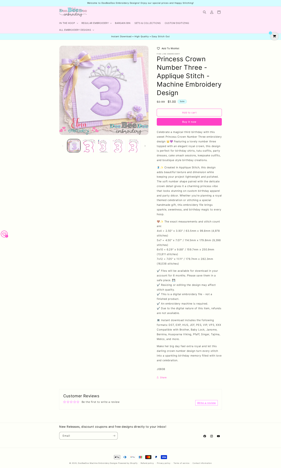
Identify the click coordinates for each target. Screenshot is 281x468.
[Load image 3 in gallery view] (104, 145)
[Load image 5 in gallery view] (134, 145)
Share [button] (163, 377)
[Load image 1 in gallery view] (73, 145)
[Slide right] (145, 146)
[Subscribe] (114, 436)
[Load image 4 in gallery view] (119, 145)
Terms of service (181, 463)
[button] (68, 23)
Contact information (202, 463)
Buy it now (189, 121)
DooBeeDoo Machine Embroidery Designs (98, 463)
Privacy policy (163, 463)
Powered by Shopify (128, 463)
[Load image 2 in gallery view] (88, 145)
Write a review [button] (206, 402)
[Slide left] (62, 146)
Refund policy (147, 463)
